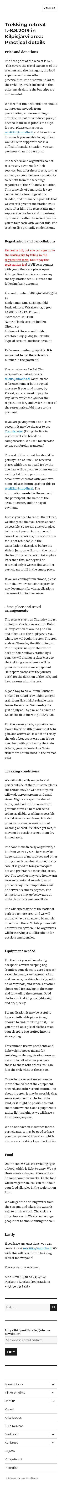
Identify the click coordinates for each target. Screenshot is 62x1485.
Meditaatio (12, 1434)
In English (11, 1467)
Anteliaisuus (13, 1417)
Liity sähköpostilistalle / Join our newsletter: (27, 1332)
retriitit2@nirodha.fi (19, 132)
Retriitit (10, 1401)
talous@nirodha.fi (17, 379)
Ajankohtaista (14, 1384)
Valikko (49, 8)
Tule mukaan (14, 1426)
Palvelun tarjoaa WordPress (23, 1478)
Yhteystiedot (13, 1459)
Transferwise (14, 431)
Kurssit (9, 1409)
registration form (17, 260)
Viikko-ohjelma (15, 1392)
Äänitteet (11, 1442)
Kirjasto (10, 1451)
